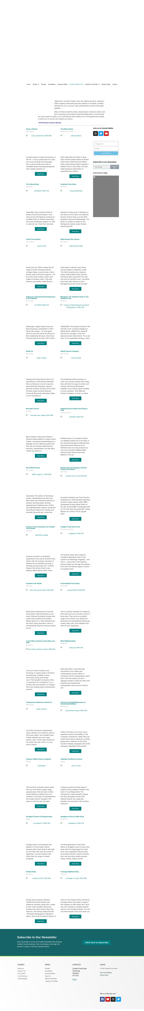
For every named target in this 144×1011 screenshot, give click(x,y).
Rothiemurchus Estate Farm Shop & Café (74, 409)
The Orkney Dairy (32, 184)
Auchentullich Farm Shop (70, 583)
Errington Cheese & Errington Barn (39, 816)
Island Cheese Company (70, 351)
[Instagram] (95, 133)
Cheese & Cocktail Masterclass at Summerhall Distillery (73, 703)
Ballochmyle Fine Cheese (70, 239)
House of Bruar (31, 129)
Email (74, 979)
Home (29, 84)
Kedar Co (29, 351)
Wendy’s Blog (106, 84)
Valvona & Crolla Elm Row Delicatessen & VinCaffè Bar (40, 297)
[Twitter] (100, 133)
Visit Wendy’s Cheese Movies (49, 123)
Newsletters (52, 84)
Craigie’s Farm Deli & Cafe (70, 527)
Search (105, 153)
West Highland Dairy (68, 641)
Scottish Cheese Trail (76, 84)
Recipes (43, 84)
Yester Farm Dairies (33, 239)
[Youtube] (106, 133)
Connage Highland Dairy (70, 872)
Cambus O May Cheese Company (38, 759)
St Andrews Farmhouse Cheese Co (39, 702)
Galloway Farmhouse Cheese (71, 759)
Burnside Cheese (32, 408)
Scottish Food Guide (91, 84)
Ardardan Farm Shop (68, 184)
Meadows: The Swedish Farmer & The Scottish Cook (75, 297)
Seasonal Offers (63, 84)
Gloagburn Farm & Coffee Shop (72, 816)
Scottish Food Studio (34, 583)
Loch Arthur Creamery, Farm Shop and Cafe (40, 641)
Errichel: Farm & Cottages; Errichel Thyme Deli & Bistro (73, 468)
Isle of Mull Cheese (33, 468)
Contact (114, 84)
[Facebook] (102, 999)
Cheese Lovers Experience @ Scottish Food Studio (40, 527)
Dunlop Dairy (31, 872)
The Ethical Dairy (67, 129)
